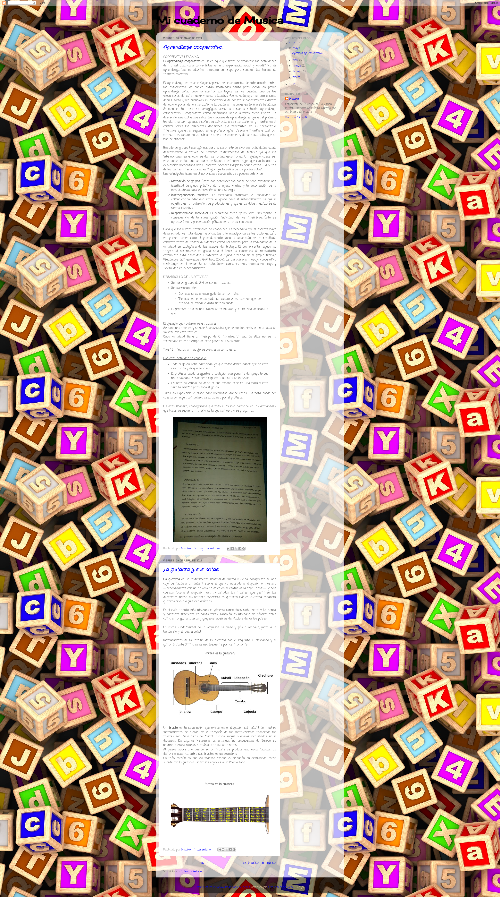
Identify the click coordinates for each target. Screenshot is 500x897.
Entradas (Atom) (191, 871)
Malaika (294, 99)
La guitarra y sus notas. (191, 569)
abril (296, 60)
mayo (297, 48)
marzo (297, 66)
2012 (292, 84)
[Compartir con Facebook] (240, 549)
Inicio (203, 863)
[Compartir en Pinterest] (244, 549)
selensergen (259, 887)
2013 (292, 43)
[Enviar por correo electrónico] (229, 549)
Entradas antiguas (259, 863)
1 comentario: (203, 850)
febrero (298, 71)
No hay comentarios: (208, 548)
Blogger (299, 887)
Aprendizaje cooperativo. (192, 47)
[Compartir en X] (236, 549)
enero (297, 77)
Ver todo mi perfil (296, 117)
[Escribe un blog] (232, 549)
